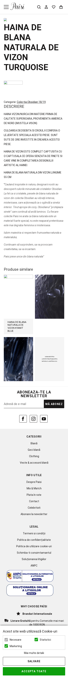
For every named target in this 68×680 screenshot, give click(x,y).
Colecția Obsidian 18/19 (31, 101)
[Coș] (61, 7)
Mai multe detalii (34, 652)
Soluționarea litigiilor (34, 559)
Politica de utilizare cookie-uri (34, 546)
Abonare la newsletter (34, 514)
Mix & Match (34, 488)
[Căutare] (39, 7)
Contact (34, 501)
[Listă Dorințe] (53, 6)
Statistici (45, 639)
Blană (34, 443)
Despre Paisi (34, 481)
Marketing (16, 646)
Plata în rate (34, 494)
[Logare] (46, 7)
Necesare (15, 639)
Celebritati (34, 507)
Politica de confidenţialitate (34, 539)
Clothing (34, 456)
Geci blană (34, 449)
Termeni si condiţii (34, 533)
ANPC (34, 565)
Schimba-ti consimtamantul (34, 552)
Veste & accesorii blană (34, 462)
